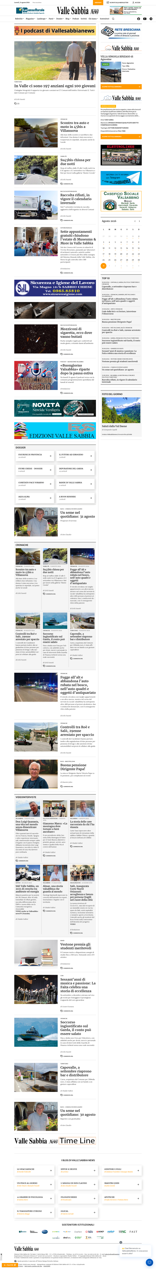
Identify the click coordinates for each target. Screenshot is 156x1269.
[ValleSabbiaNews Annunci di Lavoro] (121, 97)
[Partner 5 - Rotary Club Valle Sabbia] (67, 1232)
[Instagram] (144, 19)
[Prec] (135, 218)
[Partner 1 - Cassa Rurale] (22, 1232)
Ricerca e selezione (108, 103)
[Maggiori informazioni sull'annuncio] (111, 69)
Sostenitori (104, 19)
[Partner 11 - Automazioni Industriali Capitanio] (122, 1232)
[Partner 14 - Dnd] (67, 1238)
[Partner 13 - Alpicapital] (56, 1238)
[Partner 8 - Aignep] (100, 1232)
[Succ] (139, 218)
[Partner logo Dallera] (89, 1232)
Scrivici (84, 19)
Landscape (41, 19)
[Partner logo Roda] (89, 1238)
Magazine (30, 19)
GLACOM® (47, 1266)
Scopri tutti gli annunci (111, 84)
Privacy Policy (18, 1266)
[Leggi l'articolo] (55, 60)
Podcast (76, 19)
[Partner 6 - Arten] (78, 1232)
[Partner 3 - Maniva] (45, 1232)
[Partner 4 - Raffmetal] (56, 1232)
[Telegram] (151, 18)
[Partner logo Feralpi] (78, 1238)
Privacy (1, 1257)
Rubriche (19, 19)
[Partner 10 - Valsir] (111, 1232)
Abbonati (98, 2)
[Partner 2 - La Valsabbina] (33, 1232)
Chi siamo (93, 19)
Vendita (105, 61)
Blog (67, 19)
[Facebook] (138, 18)
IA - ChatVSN (8, 1265)
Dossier (59, 19)
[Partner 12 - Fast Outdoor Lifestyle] (133, 1232)
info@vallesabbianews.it (112, 1254)
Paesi (51, 19)
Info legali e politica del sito (33, 1266)
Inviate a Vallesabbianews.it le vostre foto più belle (117, 431)
